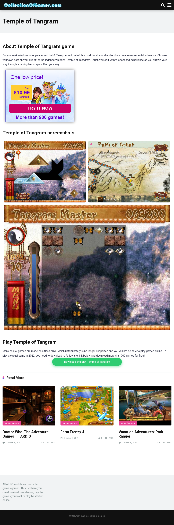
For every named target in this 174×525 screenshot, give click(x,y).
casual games (12, 423)
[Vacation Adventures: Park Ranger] (145, 405)
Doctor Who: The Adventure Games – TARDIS (26, 434)
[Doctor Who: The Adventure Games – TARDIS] (29, 405)
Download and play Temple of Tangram (87, 361)
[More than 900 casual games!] (40, 123)
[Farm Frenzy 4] (86, 405)
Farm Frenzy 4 (72, 432)
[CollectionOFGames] (33, 5)
